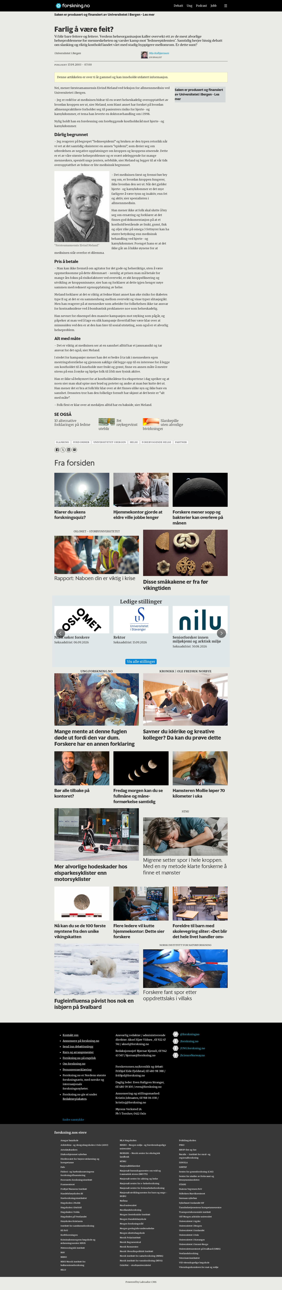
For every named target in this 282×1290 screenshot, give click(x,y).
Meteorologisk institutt (73, 1247)
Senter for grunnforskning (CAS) (196, 1171)
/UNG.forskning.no (192, 1048)
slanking (62, 442)
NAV (63, 1252)
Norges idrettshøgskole (132, 1233)
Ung (189, 6)
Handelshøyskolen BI (72, 1193)
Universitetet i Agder (190, 1221)
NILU (63, 1269)
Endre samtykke (73, 1119)
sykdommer (81, 442)
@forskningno (189, 1034)
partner (181, 442)
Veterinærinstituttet (189, 1258)
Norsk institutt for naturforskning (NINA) (141, 1256)
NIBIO (64, 1257)
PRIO (181, 1145)
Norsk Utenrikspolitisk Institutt (136, 1251)
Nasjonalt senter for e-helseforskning (139, 1183)
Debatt (178, 6)
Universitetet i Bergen (190, 1225)
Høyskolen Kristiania (72, 1221)
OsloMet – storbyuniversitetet (135, 1265)
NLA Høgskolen (128, 1140)
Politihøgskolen (187, 1140)
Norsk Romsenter (129, 1246)
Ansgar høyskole (69, 1140)
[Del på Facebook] (57, 450)
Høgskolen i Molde (70, 1203)
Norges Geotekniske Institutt (135, 1214)
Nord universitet (128, 1205)
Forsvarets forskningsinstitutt (76, 1179)
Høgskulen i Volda (70, 1212)
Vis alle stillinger (141, 662)
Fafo (63, 1167)
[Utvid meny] (226, 5)
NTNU (123, 1161)
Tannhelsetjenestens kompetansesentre (200, 1207)
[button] (60, 633)
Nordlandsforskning (130, 1210)
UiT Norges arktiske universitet (195, 1216)
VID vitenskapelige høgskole (194, 1262)
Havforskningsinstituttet (74, 1198)
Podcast (201, 6)
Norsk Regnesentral (130, 1242)
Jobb (214, 6)
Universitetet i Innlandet (191, 1230)
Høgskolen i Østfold (71, 1207)
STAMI (182, 1184)
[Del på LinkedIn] (68, 450)
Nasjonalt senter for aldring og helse (139, 1178)
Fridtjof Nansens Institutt (74, 1189)
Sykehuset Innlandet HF (191, 1203)
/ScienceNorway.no (192, 1055)
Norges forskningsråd (131, 1223)
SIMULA (183, 1162)
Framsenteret (68, 1184)
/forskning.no (189, 1041)
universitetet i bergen (110, 442)
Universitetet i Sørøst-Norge (193, 1244)
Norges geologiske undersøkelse (137, 1228)
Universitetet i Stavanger (192, 1239)
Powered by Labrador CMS (141, 1282)
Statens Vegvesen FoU (190, 1189)
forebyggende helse (156, 442)
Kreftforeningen (69, 1235)
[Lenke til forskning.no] (110, 4)
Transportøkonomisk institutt (195, 1212)
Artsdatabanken (69, 1149)
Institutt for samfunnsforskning (77, 1225)
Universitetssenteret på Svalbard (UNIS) (199, 1248)
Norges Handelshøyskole (133, 1219)
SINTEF (183, 1167)
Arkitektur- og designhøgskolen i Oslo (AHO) (84, 1145)
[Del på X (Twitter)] (62, 450)
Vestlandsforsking (188, 1253)
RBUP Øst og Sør (187, 1149)
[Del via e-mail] (74, 450)
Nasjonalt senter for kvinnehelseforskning (142, 1188)
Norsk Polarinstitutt (130, 1237)
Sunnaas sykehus (188, 1198)
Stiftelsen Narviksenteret (192, 1193)
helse (134, 442)
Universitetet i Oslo (189, 1235)
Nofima (123, 1200)
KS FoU (64, 1230)
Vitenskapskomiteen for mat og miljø (198, 1267)
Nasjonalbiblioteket (130, 1166)
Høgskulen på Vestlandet (74, 1216)
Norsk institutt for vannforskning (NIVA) (141, 1260)
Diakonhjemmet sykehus (74, 1154)
